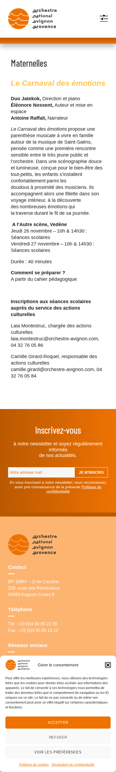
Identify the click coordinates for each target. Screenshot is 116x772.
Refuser (58, 737)
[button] (108, 665)
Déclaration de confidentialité (73, 765)
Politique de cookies (34, 765)
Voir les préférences (57, 752)
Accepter (58, 723)
